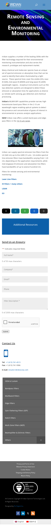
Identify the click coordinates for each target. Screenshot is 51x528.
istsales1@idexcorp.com (18, 370)
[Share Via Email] (44, 211)
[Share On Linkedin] (15, 211)
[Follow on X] (28, 513)
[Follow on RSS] (33, 513)
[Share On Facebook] (34, 211)
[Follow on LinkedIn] (23, 513)
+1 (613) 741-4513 (13, 362)
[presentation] (21, 322)
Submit (5, 331)
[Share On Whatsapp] (25, 211)
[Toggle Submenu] (41, 440)
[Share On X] (6, 211)
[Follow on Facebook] (18, 513)
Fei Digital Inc (18, 506)
